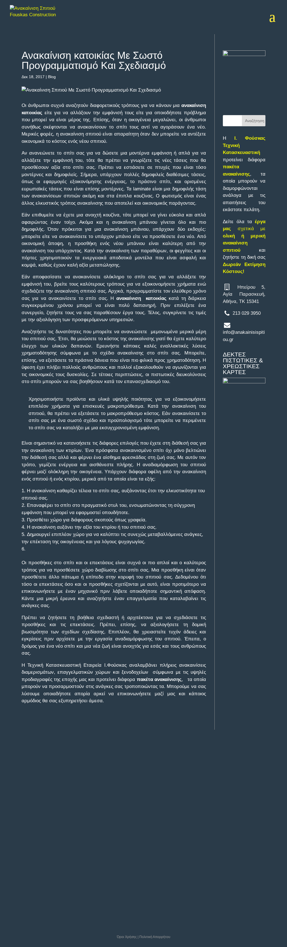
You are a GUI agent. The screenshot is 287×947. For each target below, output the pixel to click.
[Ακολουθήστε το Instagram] (58, 828)
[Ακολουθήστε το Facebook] (18, 828)
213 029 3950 (247, 313)
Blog (52, 76)
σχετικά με (244, 236)
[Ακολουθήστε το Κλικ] (58, 844)
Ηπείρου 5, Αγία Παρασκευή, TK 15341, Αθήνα (43, 772)
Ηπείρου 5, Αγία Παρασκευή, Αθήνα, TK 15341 (244, 294)
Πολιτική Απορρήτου (154, 937)
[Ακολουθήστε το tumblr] (32, 844)
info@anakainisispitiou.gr (48, 797)
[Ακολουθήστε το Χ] (32, 828)
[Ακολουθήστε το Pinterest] (45, 844)
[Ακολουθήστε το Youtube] (18, 844)
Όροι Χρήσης (127, 937)
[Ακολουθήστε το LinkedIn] (45, 828)
